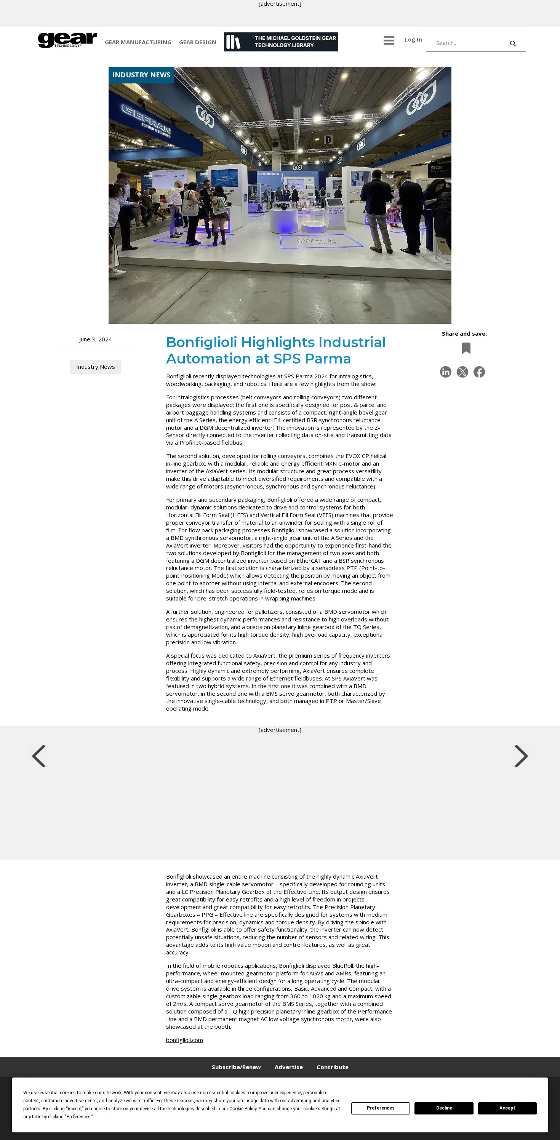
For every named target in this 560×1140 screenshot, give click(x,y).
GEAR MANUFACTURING (138, 42)
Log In (413, 39)
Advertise (289, 1067)
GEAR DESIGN (197, 42)
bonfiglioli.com (184, 1040)
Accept (507, 1108)
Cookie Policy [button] (242, 1108)
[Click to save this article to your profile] (464, 348)
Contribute (333, 1067)
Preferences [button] (79, 1116)
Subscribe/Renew (236, 1067)
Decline (444, 1108)
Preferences (381, 1108)
